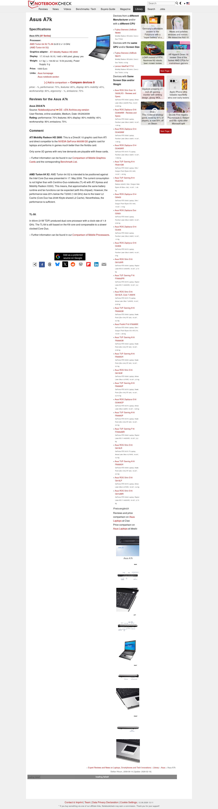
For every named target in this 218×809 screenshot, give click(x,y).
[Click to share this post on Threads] (49, 264)
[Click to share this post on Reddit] (73, 264)
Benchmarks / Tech (86, 9)
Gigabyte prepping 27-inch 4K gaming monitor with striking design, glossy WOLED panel (152, 93)
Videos (67, 9)
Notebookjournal (47, 109)
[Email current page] (104, 264)
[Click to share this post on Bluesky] (57, 264)
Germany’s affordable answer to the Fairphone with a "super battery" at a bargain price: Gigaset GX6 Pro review (152, 33)
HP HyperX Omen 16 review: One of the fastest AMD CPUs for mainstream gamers (178, 59)
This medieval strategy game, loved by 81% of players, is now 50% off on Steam (153, 119)
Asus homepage (45, 73)
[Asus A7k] (128, 545)
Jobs (162, 9)
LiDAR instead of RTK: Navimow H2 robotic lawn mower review (152, 60)
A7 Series (45, 35)
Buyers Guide (108, 9)
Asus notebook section (48, 76)
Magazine (125, 9)
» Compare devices (81, 82)
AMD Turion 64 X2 (39, 47)
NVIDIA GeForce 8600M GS (73, 141)
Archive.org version (79, 109)
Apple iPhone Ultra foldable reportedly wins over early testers (178, 94)
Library (139, 9)
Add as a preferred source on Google (73, 256)
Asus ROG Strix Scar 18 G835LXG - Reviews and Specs (125, 93)
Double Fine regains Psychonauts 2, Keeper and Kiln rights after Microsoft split (178, 119)
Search (151, 9)
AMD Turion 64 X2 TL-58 (41, 43)
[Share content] (35, 264)
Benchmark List (69, 161)
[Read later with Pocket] (80, 264)
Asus (163, 767)
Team (87, 802)
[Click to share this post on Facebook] (42, 264)
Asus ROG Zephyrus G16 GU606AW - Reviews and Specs (125, 112)
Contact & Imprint (74, 802)
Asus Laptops (120, 528)
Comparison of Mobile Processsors (90, 234)
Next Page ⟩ (165, 70)
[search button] (177, 3)
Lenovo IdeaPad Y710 (124, 66)
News (56, 9)
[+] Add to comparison (55, 82)
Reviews (43, 9)
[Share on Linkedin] (96, 264)
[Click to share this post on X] (65, 264)
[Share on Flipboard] (88, 264)
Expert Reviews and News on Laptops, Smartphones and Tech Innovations (119, 767)
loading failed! (34, 777)
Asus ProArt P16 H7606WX (126, 324)
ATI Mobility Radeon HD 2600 (64, 51)
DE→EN (63, 109)
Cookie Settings (128, 802)
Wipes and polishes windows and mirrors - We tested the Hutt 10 (178, 34)
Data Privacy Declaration (105, 802)
